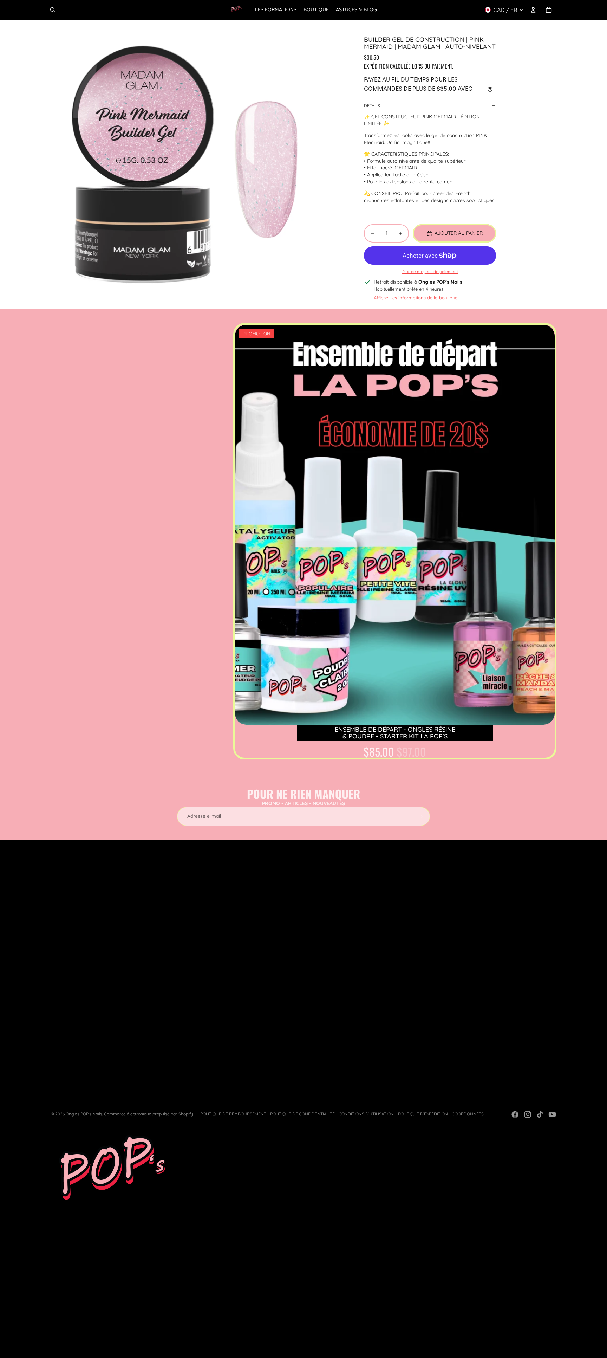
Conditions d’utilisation (366, 1114)
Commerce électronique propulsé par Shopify (148, 1114)
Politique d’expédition (423, 1114)
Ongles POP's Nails (84, 1114)
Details (372, 105)
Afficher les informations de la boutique (415, 297)
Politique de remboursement (233, 1114)
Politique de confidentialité (302, 1114)
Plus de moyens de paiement (430, 271)
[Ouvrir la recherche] (52, 10)
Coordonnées (468, 1114)
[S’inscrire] (420, 816)
